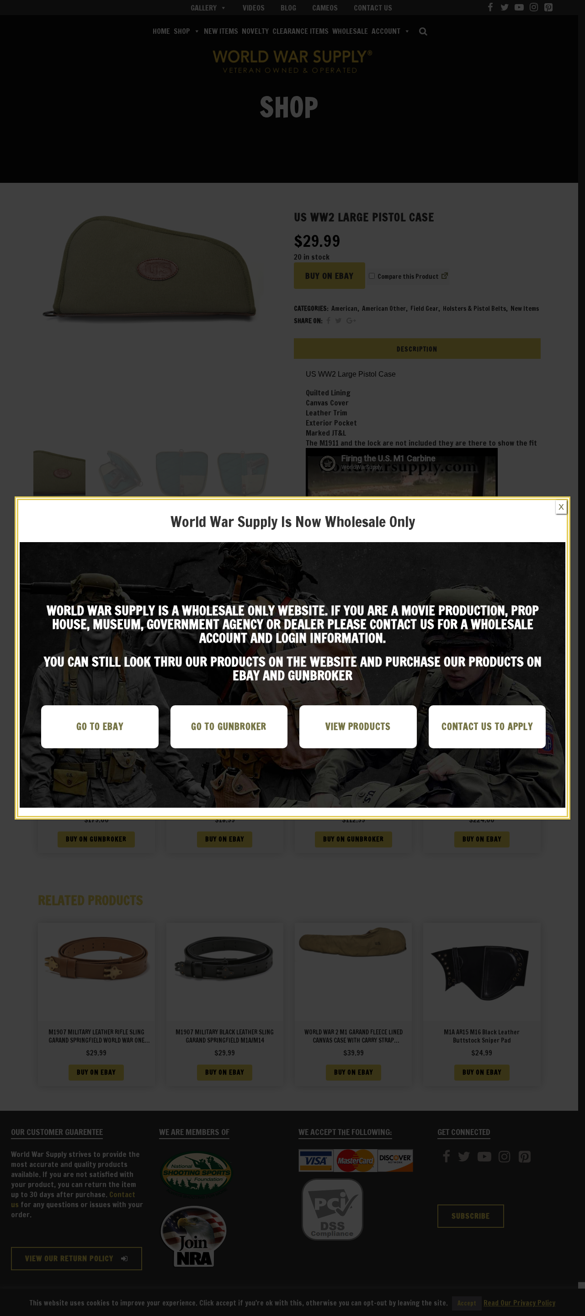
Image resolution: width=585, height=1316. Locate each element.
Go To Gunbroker (228, 726)
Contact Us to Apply (487, 726)
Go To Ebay (99, 726)
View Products (358, 726)
